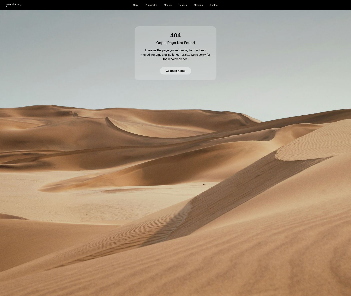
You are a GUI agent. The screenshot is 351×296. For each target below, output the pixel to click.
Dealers (183, 5)
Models (167, 5)
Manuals (198, 5)
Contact (214, 5)
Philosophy (151, 5)
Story (135, 5)
